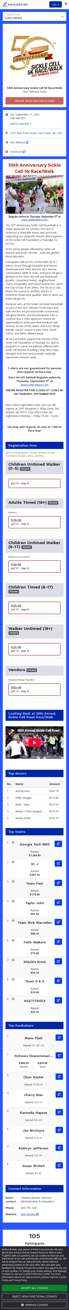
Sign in (55, 4)
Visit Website (18, 142)
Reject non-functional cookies (34, 1296)
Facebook (16, 151)
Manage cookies (36, 1305)
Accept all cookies (34, 1288)
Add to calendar (20, 123)
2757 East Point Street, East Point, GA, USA (36, 133)
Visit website (28, 1214)
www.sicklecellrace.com (35, 220)
